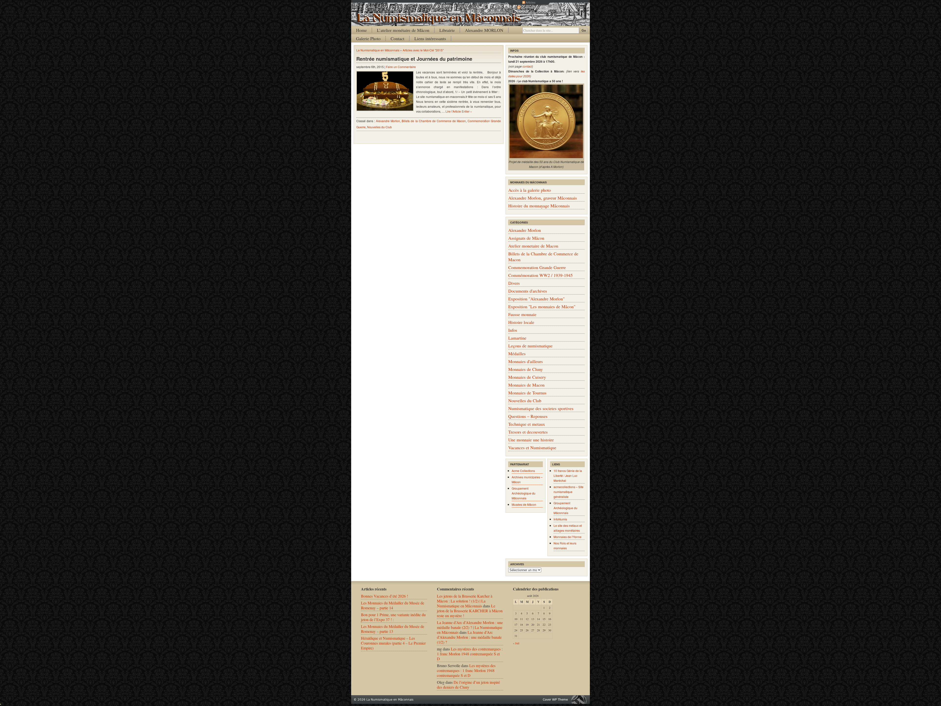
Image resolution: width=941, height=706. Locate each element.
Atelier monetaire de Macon (533, 246)
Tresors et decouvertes (528, 432)
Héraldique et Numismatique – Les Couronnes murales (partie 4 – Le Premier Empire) (393, 642)
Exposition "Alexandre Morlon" (536, 299)
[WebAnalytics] (0, 703)
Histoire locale (521, 322)
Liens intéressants (430, 38)
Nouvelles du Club (379, 127)
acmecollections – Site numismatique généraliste (568, 492)
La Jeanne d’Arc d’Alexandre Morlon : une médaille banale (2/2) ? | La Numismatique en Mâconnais (470, 627)
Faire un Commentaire (401, 67)
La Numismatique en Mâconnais (377, 50)
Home (361, 30)
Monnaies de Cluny (525, 369)
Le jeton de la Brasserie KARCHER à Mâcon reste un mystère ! (470, 610)
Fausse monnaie (522, 314)
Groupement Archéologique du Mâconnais (523, 493)
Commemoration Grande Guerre (537, 267)
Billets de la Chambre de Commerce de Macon (434, 121)
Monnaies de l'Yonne (568, 537)
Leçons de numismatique (530, 346)
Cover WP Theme (555, 699)
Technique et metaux (526, 424)
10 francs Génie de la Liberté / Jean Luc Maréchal (568, 475)
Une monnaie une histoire (531, 440)
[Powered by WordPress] (580, 699)
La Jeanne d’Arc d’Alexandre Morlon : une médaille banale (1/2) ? (469, 637)
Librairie (447, 30)
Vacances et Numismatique (532, 447)
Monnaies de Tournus (527, 393)
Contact (397, 38)
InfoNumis (560, 519)
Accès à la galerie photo (529, 190)
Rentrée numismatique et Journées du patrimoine (414, 58)
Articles (530, 2)
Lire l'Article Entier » (459, 111)
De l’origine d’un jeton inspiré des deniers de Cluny (468, 685)
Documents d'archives (527, 291)
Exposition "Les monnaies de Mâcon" (541, 306)
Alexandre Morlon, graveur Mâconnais (542, 198)
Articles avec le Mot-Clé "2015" (423, 50)
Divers (514, 283)
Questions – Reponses (527, 416)
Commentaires (530, 7)
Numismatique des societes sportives (540, 408)
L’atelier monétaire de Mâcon (403, 30)
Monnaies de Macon (526, 385)
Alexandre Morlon (388, 121)
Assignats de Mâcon (526, 238)
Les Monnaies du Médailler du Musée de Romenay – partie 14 (392, 605)
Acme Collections (523, 471)
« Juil (516, 643)
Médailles (517, 353)
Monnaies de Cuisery (527, 377)
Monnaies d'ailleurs (525, 361)
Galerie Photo (368, 38)
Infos (512, 330)
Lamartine (517, 338)
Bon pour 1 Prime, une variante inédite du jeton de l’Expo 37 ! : (393, 617)
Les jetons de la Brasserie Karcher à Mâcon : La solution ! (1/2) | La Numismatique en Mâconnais (464, 600)
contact (527, 66)
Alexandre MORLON (484, 30)
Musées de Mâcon (524, 504)
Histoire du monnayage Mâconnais (539, 206)
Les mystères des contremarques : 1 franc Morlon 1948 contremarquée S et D (470, 653)
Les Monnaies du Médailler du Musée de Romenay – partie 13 (392, 629)
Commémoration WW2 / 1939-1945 (540, 275)
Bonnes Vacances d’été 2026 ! (384, 596)
